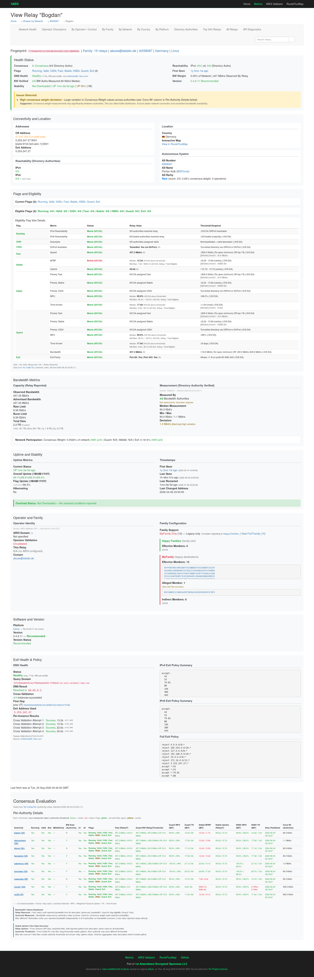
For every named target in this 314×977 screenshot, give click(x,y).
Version (177, 81)
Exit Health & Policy (27, 659)
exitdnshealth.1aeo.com (77, 76)
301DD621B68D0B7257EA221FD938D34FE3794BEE (189, 570)
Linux (175, 50)
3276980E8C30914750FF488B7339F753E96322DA (189, 573)
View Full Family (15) (253, 533)
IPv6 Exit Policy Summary (176, 701)
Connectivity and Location (32, 118)
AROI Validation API (28, 528)
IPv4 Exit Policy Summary (176, 665)
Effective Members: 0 (175, 546)
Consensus (21, 65)
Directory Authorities (186, 29)
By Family (107, 29)
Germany (162, 50)
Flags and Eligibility (27, 193)
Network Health (28, 29)
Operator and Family (28, 517)
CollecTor (170, 390)
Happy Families (231, 533)
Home (246, 4)
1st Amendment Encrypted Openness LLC (161, 964)
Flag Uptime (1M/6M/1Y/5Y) (29, 481)
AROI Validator (274, 4)
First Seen (178, 71)
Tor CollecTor (28, 367)
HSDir (76, 71)
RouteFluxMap (295, 4)
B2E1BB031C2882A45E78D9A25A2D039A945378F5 (189, 592)
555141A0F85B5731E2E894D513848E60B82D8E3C (189, 576)
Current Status (22, 466)
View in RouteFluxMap (175, 144)
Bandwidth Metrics (26, 379)
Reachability (180, 65)
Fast (60, 71)
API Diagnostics (252, 29)
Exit (92, 71)
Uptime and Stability (27, 454)
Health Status (24, 59)
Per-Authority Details (28, 812)
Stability (19, 86)
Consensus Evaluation (34, 801)
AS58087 (54, 21)
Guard (84, 71)
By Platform (162, 29)
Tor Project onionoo (218, 968)
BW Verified (21, 81)
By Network (125, 29)
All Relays (232, 29)
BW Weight (179, 76)
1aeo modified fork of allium (115, 968)
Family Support (169, 530)
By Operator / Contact (84, 29)
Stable (68, 71)
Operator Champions (54, 29)
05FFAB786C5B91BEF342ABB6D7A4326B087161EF (189, 568)
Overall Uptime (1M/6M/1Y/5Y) (31, 474)
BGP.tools (182, 171)
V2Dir (53, 71)
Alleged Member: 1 (173, 583)
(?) (32, 532)
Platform (18, 625)
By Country (143, 29)
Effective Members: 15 (175, 562)
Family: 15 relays (95, 50)
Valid (46, 71)
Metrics (258, 4)
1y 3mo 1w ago (199, 71)
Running (37, 71)
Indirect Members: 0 (174, 599)
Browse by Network (33, 21)
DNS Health (21, 76)
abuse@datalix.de (123, 50)
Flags (17, 71)
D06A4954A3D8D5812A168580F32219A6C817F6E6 (47, 704)
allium (151, 968)
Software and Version (28, 619)
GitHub (185, 957)
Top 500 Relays (212, 29)
